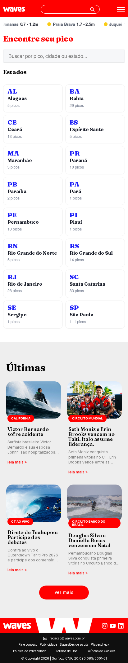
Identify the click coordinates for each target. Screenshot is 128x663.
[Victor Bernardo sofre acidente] (33, 428)
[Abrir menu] (121, 10)
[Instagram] (105, 626)
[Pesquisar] (92, 9)
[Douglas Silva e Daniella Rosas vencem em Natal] (94, 531)
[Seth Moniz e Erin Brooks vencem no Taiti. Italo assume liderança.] (94, 428)
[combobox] (70, 9)
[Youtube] (113, 626)
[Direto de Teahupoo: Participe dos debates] (33, 531)
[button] (64, 592)
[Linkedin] (121, 626)
